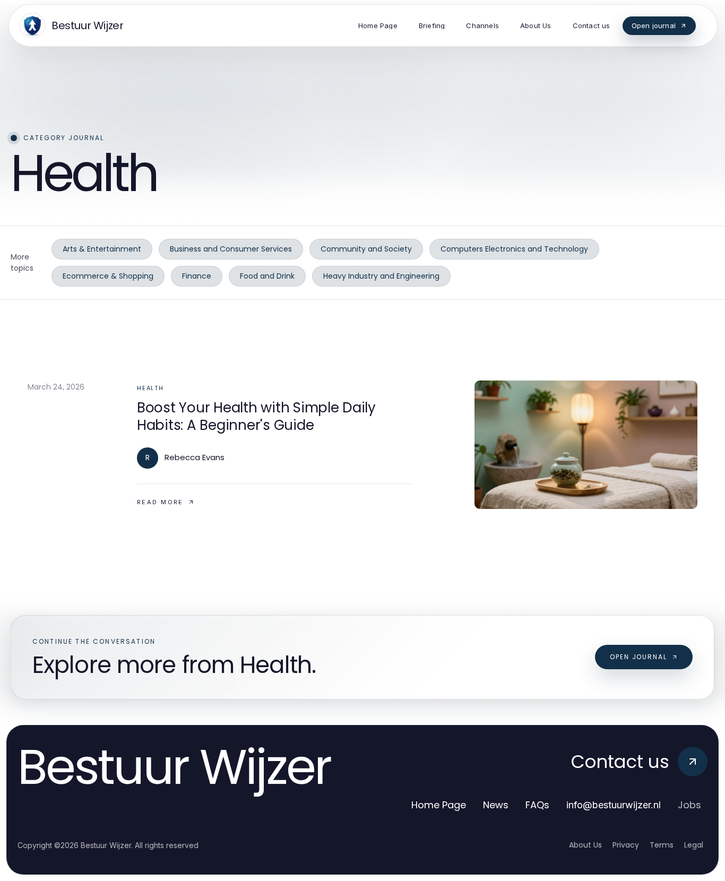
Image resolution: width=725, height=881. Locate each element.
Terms (662, 845)
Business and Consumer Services (231, 249)
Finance (196, 276)
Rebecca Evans (195, 457)
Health (150, 388)
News (495, 804)
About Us (585, 845)
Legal (693, 845)
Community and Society (366, 249)
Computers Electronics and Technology (514, 249)
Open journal (638, 656)
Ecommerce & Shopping (108, 276)
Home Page (438, 804)
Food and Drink (267, 276)
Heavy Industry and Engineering (381, 276)
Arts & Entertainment (102, 249)
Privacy (625, 845)
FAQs (537, 804)
